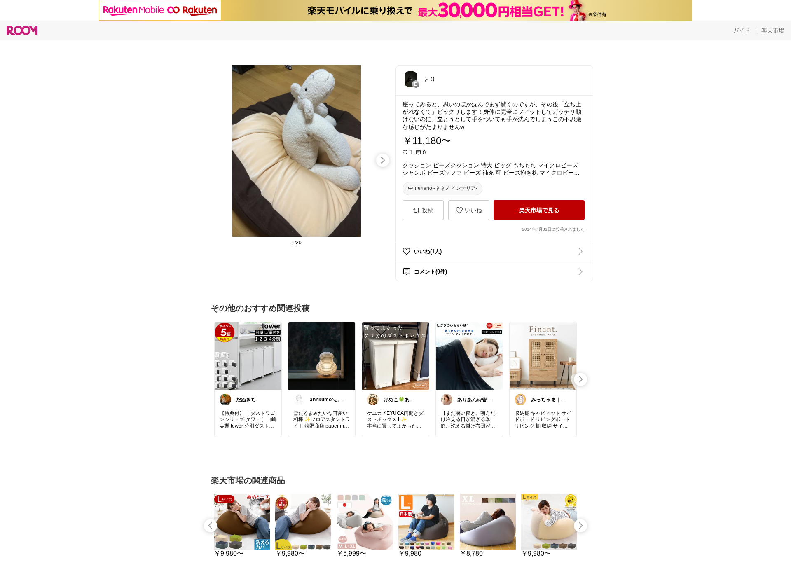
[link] (248, 355)
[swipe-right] (382, 160)
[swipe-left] (210, 525)
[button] (411, 79)
